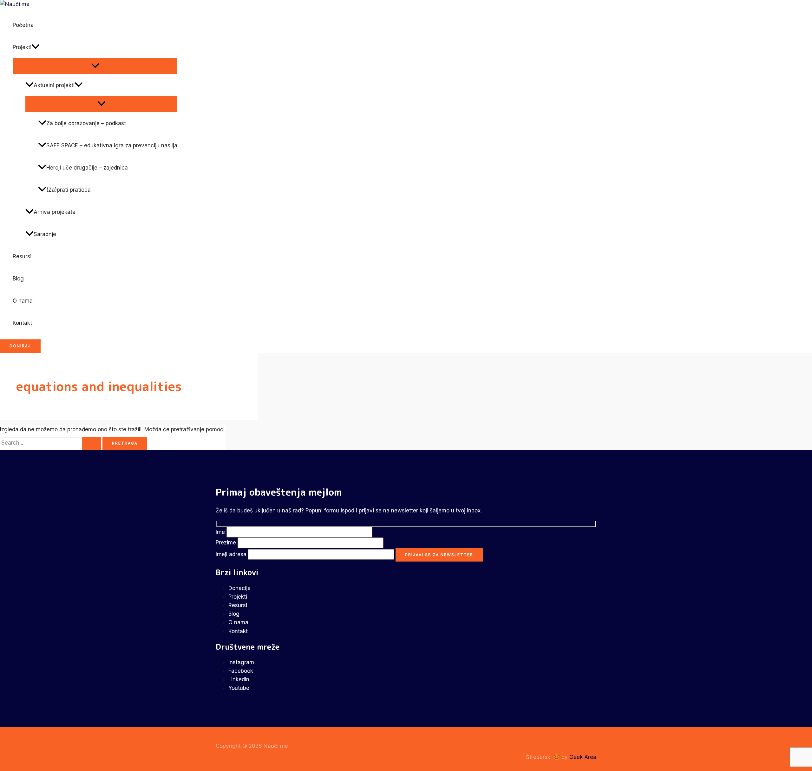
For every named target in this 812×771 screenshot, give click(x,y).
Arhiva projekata (54, 212)
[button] (35, 47)
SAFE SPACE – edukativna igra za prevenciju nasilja (111, 145)
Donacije (239, 588)
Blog (18, 278)
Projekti (22, 47)
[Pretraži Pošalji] (91, 443)
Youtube (238, 688)
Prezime (227, 542)
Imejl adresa (232, 554)
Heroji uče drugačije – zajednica (87, 167)
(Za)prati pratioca (68, 190)
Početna (23, 25)
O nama (23, 301)
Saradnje (45, 234)
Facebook (240, 671)
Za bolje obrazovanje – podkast (86, 123)
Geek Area (582, 757)
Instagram (241, 662)
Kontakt (22, 323)
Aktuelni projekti (54, 85)
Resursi (22, 256)
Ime (221, 532)
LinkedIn (238, 679)
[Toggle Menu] (95, 66)
